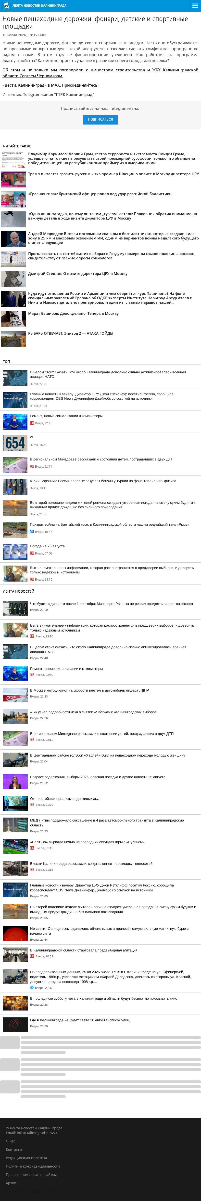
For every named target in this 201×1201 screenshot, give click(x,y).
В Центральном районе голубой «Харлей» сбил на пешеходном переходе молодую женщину (107, 755)
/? (31, 438)
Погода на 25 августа (47, 546)
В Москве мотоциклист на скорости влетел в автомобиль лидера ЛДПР (89, 690)
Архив (11, 1183)
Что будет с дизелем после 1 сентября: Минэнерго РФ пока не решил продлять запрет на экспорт (111, 604)
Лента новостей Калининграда (32, 1191)
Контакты (14, 1149)
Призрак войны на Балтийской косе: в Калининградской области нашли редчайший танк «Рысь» (109, 524)
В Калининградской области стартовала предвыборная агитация (84, 950)
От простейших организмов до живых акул (65, 799)
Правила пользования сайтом (31, 1174)
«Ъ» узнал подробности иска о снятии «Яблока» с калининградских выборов (93, 712)
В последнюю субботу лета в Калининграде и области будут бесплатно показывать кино (103, 998)
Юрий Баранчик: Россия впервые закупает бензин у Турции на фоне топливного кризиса (103, 481)
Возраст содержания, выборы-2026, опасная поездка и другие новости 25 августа (97, 777)
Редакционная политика (26, 1157)
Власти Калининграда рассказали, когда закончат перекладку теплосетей (91, 864)
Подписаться (100, 119)
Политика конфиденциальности (33, 1166)
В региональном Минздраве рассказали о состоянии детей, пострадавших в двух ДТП (101, 459)
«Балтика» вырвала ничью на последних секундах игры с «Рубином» (87, 842)
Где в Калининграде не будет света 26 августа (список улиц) (80, 1020)
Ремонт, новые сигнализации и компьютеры (66, 416)
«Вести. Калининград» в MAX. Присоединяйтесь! (50, 85)
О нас (10, 1141)
